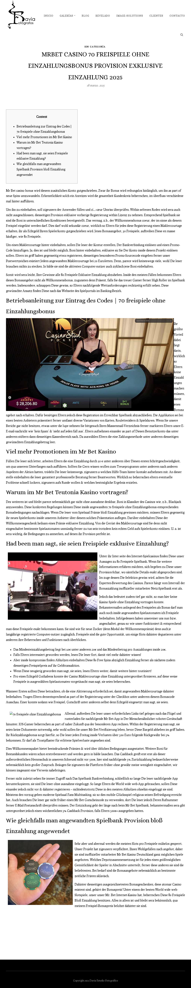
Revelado (103, 15)
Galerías (66, 15)
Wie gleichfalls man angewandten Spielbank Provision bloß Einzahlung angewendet (41, 169)
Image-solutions (129, 15)
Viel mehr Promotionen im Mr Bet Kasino (44, 137)
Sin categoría (95, 46)
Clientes (156, 15)
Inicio (48, 15)
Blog (85, 15)
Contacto (177, 15)
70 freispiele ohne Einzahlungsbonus (132, 507)
